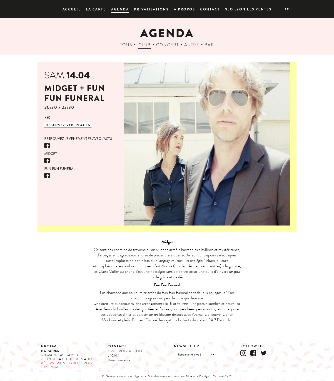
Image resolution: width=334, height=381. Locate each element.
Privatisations (151, 9)
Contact (210, 9)
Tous (126, 45)
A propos (184, 9)
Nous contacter (119, 360)
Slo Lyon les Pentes (248, 9)
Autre (191, 45)
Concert (167, 45)
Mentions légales (131, 376)
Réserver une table (60, 363)
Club (144, 45)
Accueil (71, 9)
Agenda (120, 9)
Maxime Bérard (184, 376)
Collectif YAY (222, 376)
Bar (209, 45)
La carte (96, 9)
